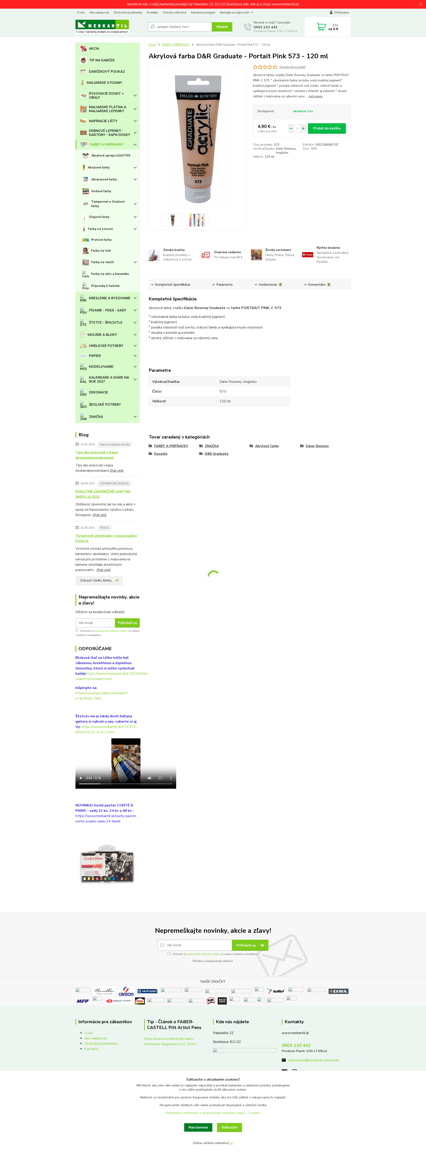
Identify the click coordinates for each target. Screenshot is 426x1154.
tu (231, 1143)
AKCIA (94, 48)
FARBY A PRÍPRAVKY (107, 144)
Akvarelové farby (104, 179)
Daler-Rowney (317, 446)
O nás (81, 13)
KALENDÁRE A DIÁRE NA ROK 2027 (109, 379)
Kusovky (161, 454)
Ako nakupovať (99, 13)
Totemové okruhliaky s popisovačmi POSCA (106, 538)
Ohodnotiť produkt (293, 67)
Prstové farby (101, 240)
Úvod (152, 45)
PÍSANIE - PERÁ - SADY (107, 310)
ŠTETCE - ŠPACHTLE (105, 322)
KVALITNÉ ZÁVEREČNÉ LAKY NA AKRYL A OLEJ (102, 494)
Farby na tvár (101, 250)
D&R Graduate (217, 454)
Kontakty (152, 13)
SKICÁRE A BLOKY (102, 335)
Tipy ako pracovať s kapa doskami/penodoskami (96, 455)
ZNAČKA (96, 417)
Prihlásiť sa (127, 622)
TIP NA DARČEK (102, 60)
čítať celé (117, 470)
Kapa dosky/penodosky (115, 444)
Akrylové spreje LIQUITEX (110, 155)
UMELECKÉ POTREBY (106, 346)
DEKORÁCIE (98, 392)
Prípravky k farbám (105, 286)
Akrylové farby (99, 167)
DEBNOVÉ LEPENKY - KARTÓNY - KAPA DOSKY (109, 133)
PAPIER (95, 356)
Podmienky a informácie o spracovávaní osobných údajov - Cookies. (213, 1113)
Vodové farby (101, 191)
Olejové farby (99, 217)
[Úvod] (109, 27)
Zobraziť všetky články (96, 580)
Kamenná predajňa (203, 13)
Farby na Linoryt (100, 229)
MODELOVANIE (101, 366)
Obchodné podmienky (128, 13)
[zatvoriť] (420, 4)
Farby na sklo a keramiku (110, 274)
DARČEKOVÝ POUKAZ (107, 71)
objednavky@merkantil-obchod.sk (313, 1060)
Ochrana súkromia (174, 13)
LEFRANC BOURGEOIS (114, 483)
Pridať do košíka (327, 128)
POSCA (104, 528)
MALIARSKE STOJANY (104, 82)
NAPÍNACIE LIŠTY (103, 121)
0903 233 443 (266, 27)
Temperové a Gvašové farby (107, 204)
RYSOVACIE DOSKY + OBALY (106, 95)
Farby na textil (102, 262)
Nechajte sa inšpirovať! (234, 13)
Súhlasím (229, 1127)
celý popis (315, 96)
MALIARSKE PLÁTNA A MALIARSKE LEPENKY (107, 109)
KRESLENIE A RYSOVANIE (109, 298)
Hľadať (222, 26)
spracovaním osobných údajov (111, 631)
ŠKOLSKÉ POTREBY (105, 404)
